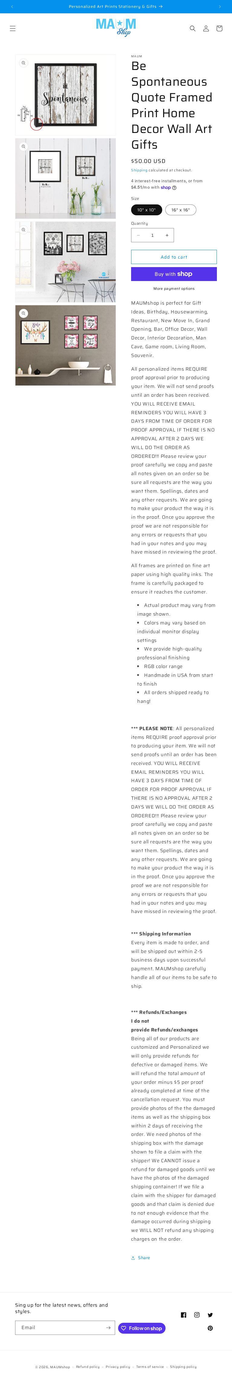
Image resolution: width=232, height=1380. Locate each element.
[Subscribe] (108, 1328)
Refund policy (88, 1366)
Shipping (139, 170)
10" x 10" (146, 210)
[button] (12, 28)
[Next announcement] (220, 6)
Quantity (139, 223)
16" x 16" (181, 210)
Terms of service (150, 1366)
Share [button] (144, 1257)
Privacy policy (118, 1366)
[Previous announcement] (12, 6)
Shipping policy (183, 1366)
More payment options (174, 288)
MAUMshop (60, 1367)
